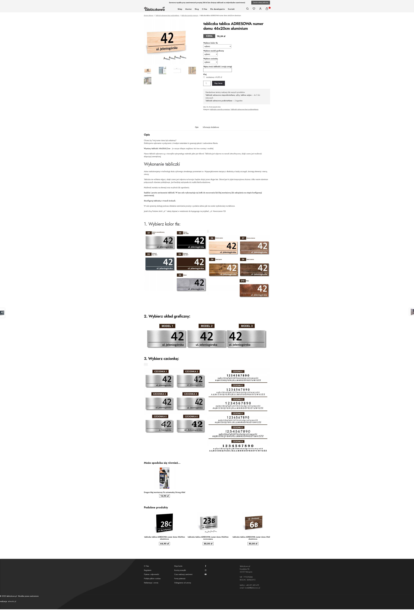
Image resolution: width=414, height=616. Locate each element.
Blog (197, 9)
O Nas (204, 9)
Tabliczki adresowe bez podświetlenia (167, 15)
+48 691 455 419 (252, 585)
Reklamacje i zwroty (151, 583)
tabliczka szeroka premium (189, 15)
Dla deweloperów (217, 9)
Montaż (188, 9)
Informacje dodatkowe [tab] (211, 127)
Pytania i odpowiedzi (151, 574)
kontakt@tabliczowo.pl (252, 588)
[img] (247, 8)
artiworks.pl (12, 601)
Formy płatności (179, 578)
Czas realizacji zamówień (183, 574)
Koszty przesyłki (180, 570)
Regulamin (147, 570)
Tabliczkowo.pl (245, 566)
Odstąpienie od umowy (182, 583)
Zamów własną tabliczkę (260, 2)
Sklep (180, 9)
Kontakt (231, 9)
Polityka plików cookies (152, 578)
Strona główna (148, 15)
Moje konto (178, 566)
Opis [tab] (196, 127)
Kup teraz (218, 83)
